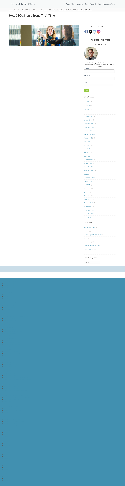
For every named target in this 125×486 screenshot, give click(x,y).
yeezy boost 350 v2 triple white (13, 399)
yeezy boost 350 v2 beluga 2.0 (13, 375)
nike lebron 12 (8, 292)
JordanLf (6, 441)
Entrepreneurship (89, 227)
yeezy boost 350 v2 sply (11, 384)
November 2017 (89, 170)
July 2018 (87, 142)
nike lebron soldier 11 (10, 285)
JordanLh (7, 445)
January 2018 (88, 163)
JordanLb (7, 432)
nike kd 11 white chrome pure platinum (16, 316)
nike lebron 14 (8, 296)
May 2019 (87, 105)
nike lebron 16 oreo (10, 408)
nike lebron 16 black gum (11, 406)
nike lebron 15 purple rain (11, 423)
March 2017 (88, 199)
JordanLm (7, 456)
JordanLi (6, 447)
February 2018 (88, 160)
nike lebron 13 (8, 294)
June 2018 (87, 145)
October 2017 (88, 174)
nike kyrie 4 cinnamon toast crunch (14, 371)
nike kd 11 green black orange (13, 325)
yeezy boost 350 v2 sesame (12, 393)
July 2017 (87, 185)
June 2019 (87, 102)
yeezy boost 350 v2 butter (12, 386)
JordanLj (6, 450)
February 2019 (88, 116)
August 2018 (88, 138)
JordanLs (7, 469)
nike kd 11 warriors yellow (12, 353)
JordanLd (7, 436)
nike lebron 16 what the (11, 303)
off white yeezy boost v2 (11, 373)
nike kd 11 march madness (12, 344)
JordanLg (7, 443)
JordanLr (6, 467)
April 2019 (87, 109)
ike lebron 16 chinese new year (13, 410)
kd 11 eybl (7, 312)
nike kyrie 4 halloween (10, 366)
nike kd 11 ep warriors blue (12, 329)
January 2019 (88, 120)
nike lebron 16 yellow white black (14, 421)
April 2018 (87, 152)
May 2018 (87, 149)
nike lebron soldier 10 (10, 283)
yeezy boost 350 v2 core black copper (16, 390)
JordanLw (7, 478)
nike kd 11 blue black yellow (12, 333)
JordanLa (7, 430)
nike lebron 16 (8, 301)
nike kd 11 (7, 314)
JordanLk (7, 452)
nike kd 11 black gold (10, 340)
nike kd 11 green (9, 327)
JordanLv (7, 476)
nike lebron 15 (8, 298)
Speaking (80, 4)
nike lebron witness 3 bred (12, 426)
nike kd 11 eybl (8, 358)
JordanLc (7, 434)
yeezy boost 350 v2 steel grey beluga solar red (18, 397)
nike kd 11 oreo (8, 349)
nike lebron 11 (8, 290)
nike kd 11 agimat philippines (12, 342)
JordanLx (7, 480)
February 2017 (88, 203)
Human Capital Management (92, 235)
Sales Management (90, 249)
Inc (85, 238)
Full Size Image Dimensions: (43, 10)
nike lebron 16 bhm (9, 404)
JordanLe (7, 439)
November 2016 (89, 214)
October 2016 (88, 217)
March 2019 (88, 113)
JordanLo (7, 461)
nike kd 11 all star (9, 362)
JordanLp (7, 463)
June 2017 (87, 188)
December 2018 (89, 123)
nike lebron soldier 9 (10, 281)
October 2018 (88, 131)
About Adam (70, 4)
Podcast (93, 4)
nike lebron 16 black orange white (14, 417)
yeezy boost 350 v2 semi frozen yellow (16, 395)
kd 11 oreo (7, 309)
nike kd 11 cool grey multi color (13, 331)
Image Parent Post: (74, 10)
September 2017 (89, 178)
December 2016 (89, 210)
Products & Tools (108, 4)
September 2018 (89, 134)
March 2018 (88, 156)
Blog (99, 4)
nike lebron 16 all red (10, 415)
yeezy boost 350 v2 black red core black (16, 377)
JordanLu (7, 474)
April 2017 (87, 196)
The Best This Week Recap (92, 253)
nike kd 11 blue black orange (12, 336)
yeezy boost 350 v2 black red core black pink (18, 379)
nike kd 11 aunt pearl (10, 360)
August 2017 (88, 181)
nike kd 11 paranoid (10, 307)
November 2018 (89, 127)
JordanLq (7, 465)
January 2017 (88, 206)
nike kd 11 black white (10, 338)
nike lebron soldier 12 (10, 287)
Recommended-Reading (91, 245)
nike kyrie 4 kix (8, 369)
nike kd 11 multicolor (10, 347)
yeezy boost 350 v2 (10, 401)
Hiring (85, 231)
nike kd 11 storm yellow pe (12, 351)
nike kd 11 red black (10, 322)
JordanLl (6, 454)
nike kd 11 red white (10, 320)
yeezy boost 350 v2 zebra (12, 388)
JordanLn (7, 458)
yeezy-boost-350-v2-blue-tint (13, 382)
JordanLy (7, 483)
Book (86, 4)
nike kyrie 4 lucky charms (11, 364)
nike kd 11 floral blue (10, 355)
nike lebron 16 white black (12, 419)
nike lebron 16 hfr (9, 412)
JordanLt (6, 472)
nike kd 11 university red (11, 318)
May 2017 (87, 192)
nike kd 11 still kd (9, 305)
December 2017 (89, 167)
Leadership (87, 242)
